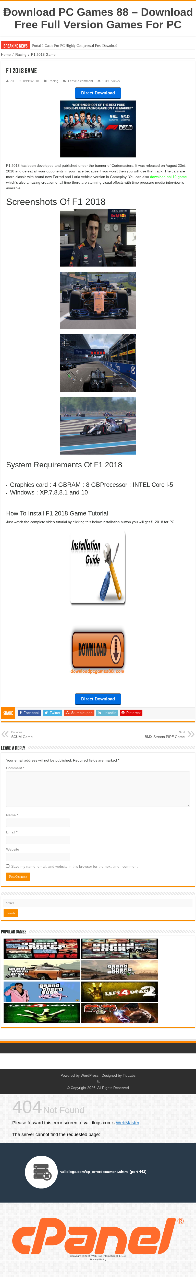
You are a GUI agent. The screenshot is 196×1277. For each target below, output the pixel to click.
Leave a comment (80, 81)
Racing (21, 54)
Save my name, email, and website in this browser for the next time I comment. (75, 866)
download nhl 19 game (168, 177)
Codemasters (122, 165)
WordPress (90, 1075)
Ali (12, 81)
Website (12, 849)
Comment (15, 768)
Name (12, 815)
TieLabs (129, 1075)
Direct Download (98, 93)
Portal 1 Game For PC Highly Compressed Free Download (74, 46)
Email (11, 832)
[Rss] (98, 1081)
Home (6, 54)
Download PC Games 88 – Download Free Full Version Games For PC (98, 18)
